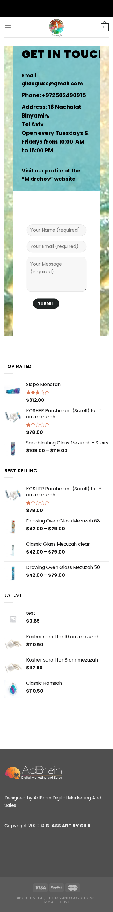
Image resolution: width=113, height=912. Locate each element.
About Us (26, 897)
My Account (57, 902)
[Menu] (7, 27)
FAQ (41, 897)
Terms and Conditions (71, 897)
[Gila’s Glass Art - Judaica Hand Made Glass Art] (56, 27)
